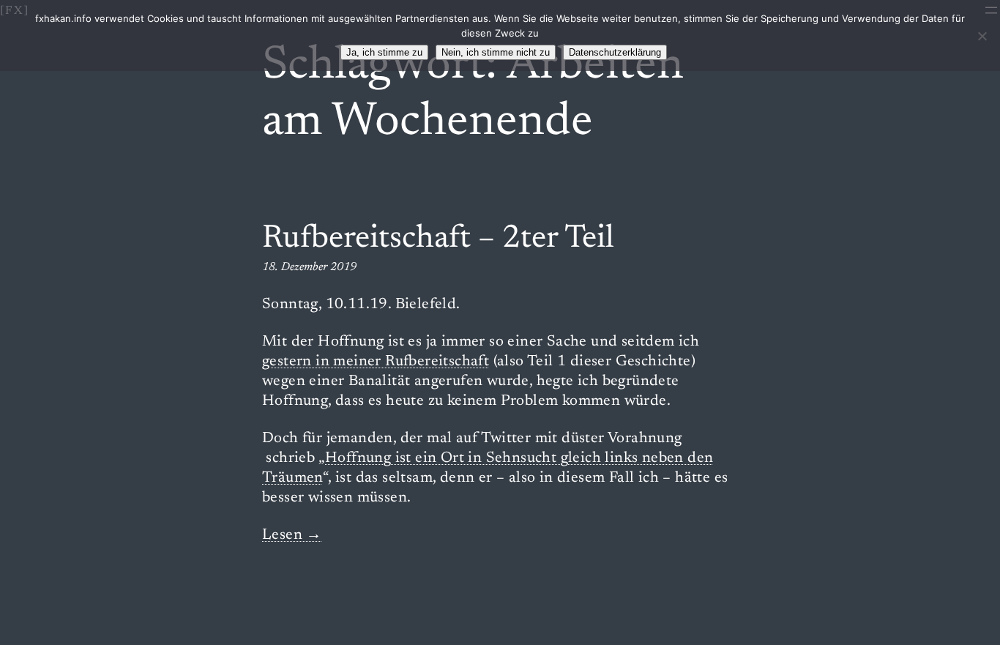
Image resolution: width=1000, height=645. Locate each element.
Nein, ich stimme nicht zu (495, 52)
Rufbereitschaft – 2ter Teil (438, 239)
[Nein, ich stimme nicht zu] (981, 36)
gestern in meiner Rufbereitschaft (375, 362)
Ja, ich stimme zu (384, 52)
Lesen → (292, 535)
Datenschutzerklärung (615, 52)
